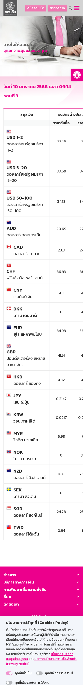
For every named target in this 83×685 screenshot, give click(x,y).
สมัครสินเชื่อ (35, 8)
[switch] (9, 673)
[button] (77, 75)
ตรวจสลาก (57, 8)
